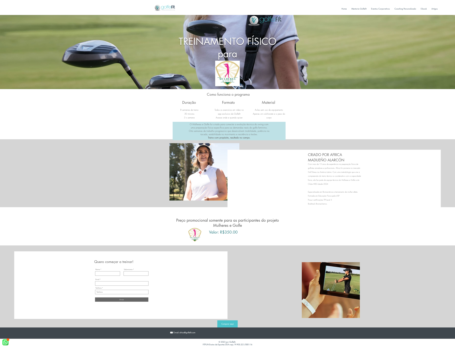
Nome (97, 269)
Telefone (98, 288)
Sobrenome (128, 269)
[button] (405, 8)
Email (97, 279)
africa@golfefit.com (187, 332)
